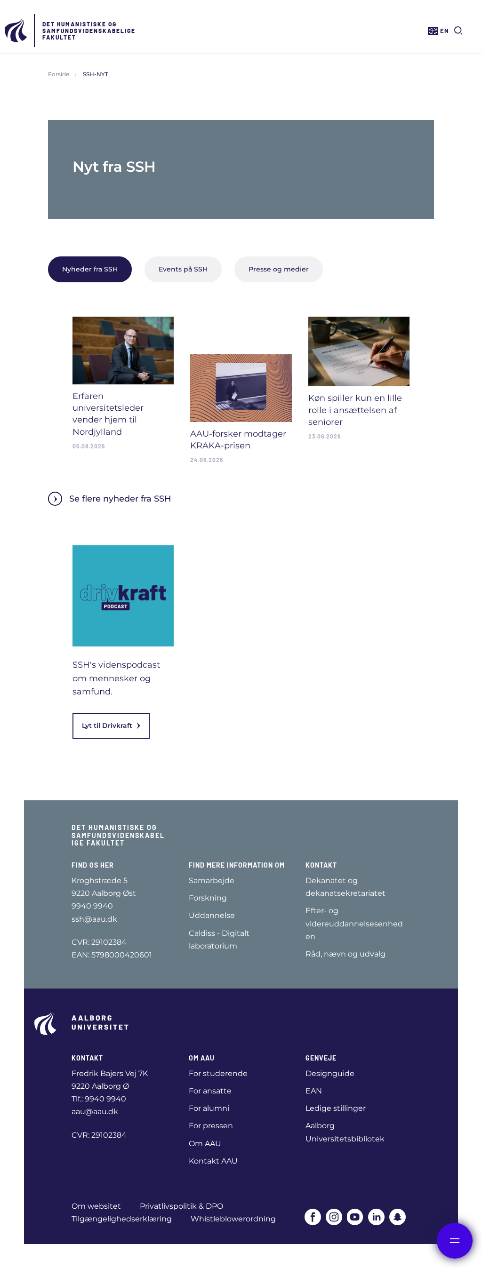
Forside (58, 74)
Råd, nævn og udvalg (345, 953)
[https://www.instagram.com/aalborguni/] (334, 1217)
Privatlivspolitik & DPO (181, 1206)
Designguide (329, 1073)
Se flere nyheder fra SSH (120, 499)
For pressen (211, 1125)
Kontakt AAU (213, 1160)
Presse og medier (279, 269)
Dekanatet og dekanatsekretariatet (345, 887)
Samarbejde (211, 880)
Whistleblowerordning (233, 1218)
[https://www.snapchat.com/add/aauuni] (397, 1217)
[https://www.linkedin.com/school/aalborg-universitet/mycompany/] (376, 1217)
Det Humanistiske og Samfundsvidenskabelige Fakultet (89, 30)
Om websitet (96, 1206)
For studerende (218, 1073)
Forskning (208, 897)
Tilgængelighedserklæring (122, 1218)
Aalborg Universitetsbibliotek (345, 1132)
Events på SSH (183, 269)
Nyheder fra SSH (90, 269)
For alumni (209, 1108)
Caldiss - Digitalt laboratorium (219, 939)
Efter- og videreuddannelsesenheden (354, 923)
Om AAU (205, 1143)
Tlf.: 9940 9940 (99, 1098)
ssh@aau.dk (94, 919)
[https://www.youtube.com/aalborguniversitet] (355, 1217)
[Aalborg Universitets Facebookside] (313, 1217)
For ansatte (210, 1090)
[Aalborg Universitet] (16, 30)
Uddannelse (212, 915)
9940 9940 (92, 905)
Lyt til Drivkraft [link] (107, 725)
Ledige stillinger (335, 1108)
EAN (313, 1090)
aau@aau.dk (95, 1111)
